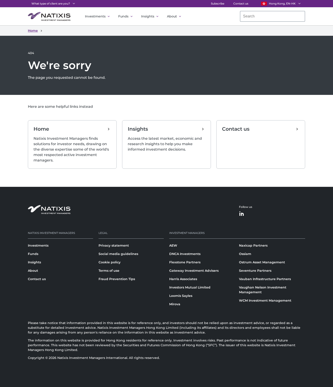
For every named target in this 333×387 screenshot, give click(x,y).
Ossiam (245, 254)
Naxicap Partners (253, 245)
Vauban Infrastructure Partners (265, 279)
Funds (123, 16)
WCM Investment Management (265, 300)
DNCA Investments (184, 254)
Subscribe (217, 3)
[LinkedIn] (241, 214)
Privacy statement (114, 245)
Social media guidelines (118, 254)
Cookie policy (110, 262)
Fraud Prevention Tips (117, 279)
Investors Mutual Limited (189, 287)
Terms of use (109, 271)
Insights (147, 16)
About (172, 16)
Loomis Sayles (180, 296)
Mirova (174, 304)
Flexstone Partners (184, 262)
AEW (173, 245)
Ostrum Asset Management (262, 262)
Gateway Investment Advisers (194, 271)
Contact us (240, 3)
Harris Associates (183, 279)
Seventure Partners (255, 271)
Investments (95, 16)
